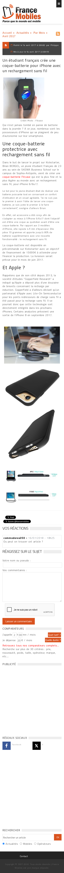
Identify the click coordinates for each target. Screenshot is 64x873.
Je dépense (9, 640)
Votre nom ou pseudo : (16, 560)
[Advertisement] (32, 700)
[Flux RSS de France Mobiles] (58, 33)
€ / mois (26, 640)
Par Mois (39, 32)
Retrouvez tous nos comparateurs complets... (30, 645)
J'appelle (7, 634)
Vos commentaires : (14, 570)
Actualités (22, 32)
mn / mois (29, 634)
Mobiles (27, 844)
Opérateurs (44, 844)
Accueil (7, 32)
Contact (24, 856)
